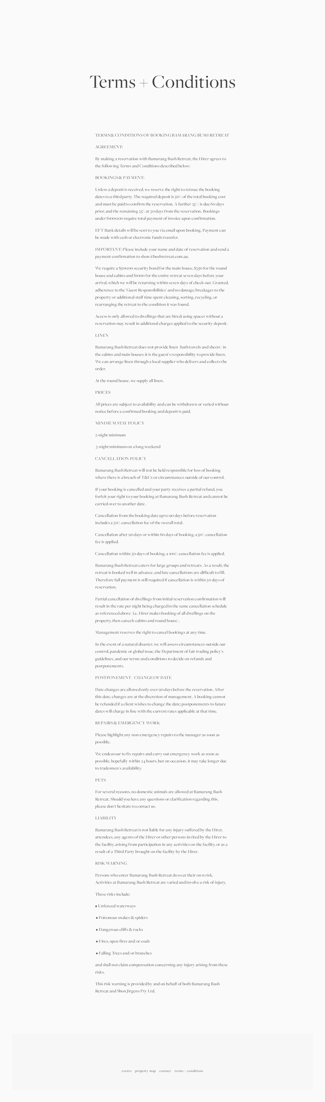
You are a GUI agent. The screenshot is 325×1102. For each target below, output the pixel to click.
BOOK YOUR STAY (281, 29)
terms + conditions (189, 1070)
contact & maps (118, 29)
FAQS (246, 29)
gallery (94, 29)
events (127, 1070)
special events (72, 29)
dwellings (31, 29)
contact (165, 1070)
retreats (50, 29)
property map (145, 1070)
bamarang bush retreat (162, 28)
